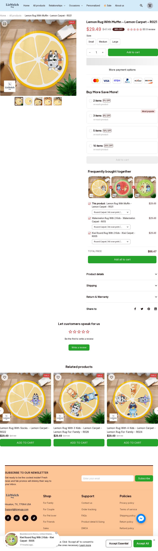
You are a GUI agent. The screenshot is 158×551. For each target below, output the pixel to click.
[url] (16, 509)
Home (3, 15)
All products (15, 15)
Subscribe (144, 478)
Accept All (143, 543)
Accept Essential (118, 543)
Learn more (85, 545)
